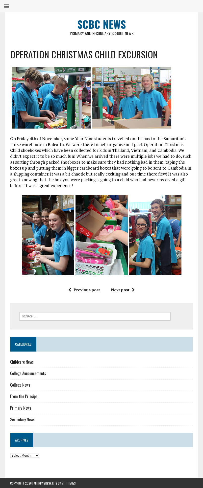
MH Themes (69, 483)
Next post (120, 289)
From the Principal (24, 396)
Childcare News (22, 362)
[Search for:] (95, 316)
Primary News (20, 408)
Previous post (87, 289)
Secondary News (22, 419)
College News (20, 385)
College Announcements (28, 373)
